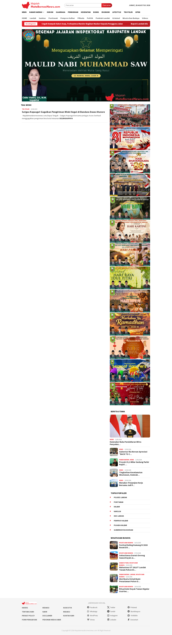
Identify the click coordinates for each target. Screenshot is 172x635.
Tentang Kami (28, 612)
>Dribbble (133, 615)
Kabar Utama (124, 563)
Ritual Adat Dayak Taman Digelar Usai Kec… (134, 590)
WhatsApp (93, 611)
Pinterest (133, 607)
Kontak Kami (68, 616)
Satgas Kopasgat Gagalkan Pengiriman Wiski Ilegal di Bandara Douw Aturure (63, 111)
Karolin (117, 511)
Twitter (112, 607)
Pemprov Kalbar (121, 521)
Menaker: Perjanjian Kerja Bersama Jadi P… (131, 484)
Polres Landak (120, 497)
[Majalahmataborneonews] (41, 5)
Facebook (93, 607)
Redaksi (45, 608)
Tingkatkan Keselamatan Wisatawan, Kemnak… (130, 473)
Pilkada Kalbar (120, 525)
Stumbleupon (135, 611)
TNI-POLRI (25, 109)
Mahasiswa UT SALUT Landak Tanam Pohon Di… (132, 568)
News (112, 439)
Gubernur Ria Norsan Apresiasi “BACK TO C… (133, 453)
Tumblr (112, 611)
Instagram (114, 615)
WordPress (94, 615)
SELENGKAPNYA (66, 118)
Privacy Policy (28, 616)
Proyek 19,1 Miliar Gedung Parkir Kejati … (134, 463)
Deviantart (134, 620)
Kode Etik (67, 608)
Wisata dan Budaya (126, 543)
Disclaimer (47, 616)
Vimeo (92, 620)
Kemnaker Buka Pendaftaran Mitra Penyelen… (125, 443)
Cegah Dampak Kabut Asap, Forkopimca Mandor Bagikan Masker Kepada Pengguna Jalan (55, 24)
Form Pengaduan (29, 620)
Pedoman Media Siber (51, 620)
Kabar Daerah (124, 460)
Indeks (25, 608)
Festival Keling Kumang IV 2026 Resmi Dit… (133, 546)
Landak (132, 574)
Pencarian (107, 5)
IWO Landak (119, 516)
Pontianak (118, 502)
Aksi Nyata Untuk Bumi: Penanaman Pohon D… (130, 580)
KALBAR (117, 507)
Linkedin (113, 620)
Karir (44, 612)
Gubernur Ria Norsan (123, 530)
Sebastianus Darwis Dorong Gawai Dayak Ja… (132, 556)
